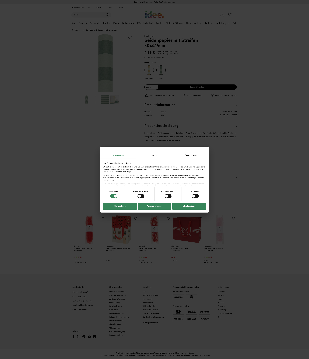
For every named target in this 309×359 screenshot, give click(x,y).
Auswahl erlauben (154, 206)
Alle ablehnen (120, 206)
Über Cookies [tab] (191, 155)
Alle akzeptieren (189, 206)
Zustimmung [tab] (118, 155)
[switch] (140, 196)
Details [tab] (155, 155)
